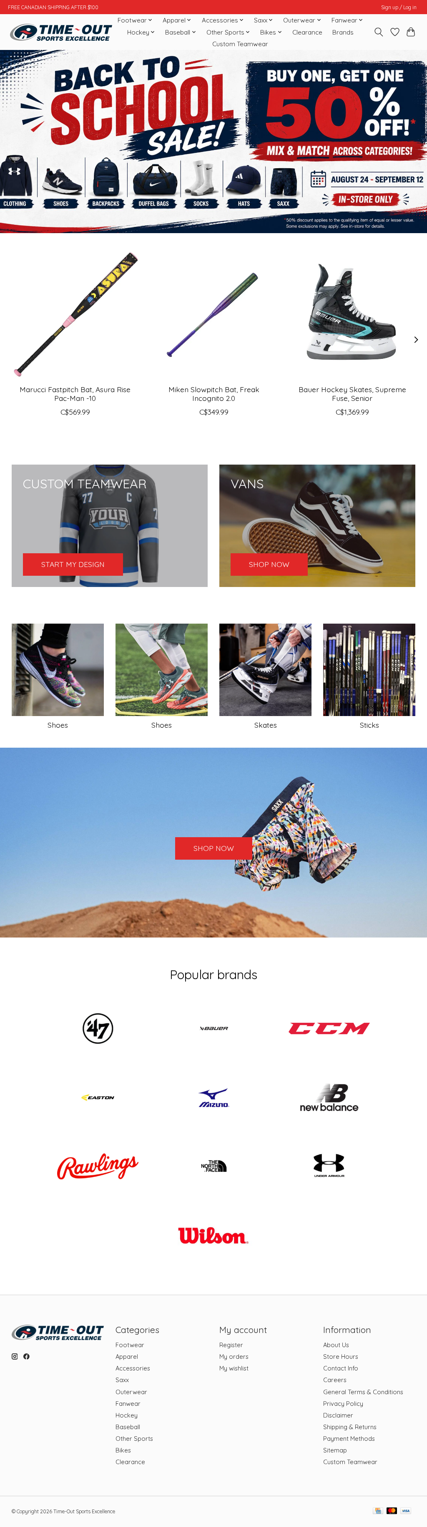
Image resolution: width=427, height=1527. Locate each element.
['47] (98, 1029)
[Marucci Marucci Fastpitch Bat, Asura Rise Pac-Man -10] (75, 314)
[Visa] (405, 1511)
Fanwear (128, 1404)
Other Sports (134, 1438)
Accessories (133, 1368)
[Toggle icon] (378, 32)
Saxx (122, 1380)
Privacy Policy (343, 1404)
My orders (234, 1356)
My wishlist (234, 1368)
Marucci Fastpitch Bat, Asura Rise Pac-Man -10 (75, 394)
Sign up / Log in (399, 7)
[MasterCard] (392, 1511)
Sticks (369, 724)
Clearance (307, 32)
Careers (335, 1380)
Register (231, 1345)
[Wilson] (213, 1236)
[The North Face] (213, 1167)
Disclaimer (338, 1415)
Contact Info (340, 1368)
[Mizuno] (213, 1098)
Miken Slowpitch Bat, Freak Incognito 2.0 (213, 394)
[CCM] (329, 1029)
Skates (265, 724)
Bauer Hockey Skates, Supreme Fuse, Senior (352, 394)
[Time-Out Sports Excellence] (61, 32)
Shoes (58, 724)
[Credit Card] (378, 1511)
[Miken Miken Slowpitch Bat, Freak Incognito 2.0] (213, 314)
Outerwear (131, 1392)
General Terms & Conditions (363, 1392)
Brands (343, 32)
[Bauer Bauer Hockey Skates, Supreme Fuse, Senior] (352, 314)
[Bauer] (213, 1029)
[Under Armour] (329, 1167)
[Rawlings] (98, 1167)
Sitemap (335, 1450)
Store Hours (340, 1356)
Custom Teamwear (240, 44)
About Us (336, 1345)
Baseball (128, 1427)
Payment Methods (349, 1438)
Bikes (123, 1450)
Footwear (130, 1345)
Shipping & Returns (350, 1427)
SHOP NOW (213, 848)
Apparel (127, 1356)
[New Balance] (329, 1098)
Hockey (127, 1415)
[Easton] (98, 1098)
